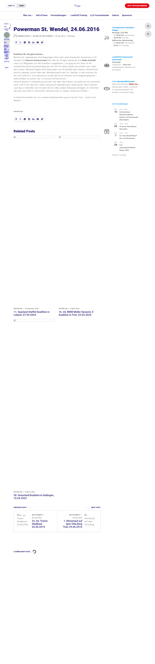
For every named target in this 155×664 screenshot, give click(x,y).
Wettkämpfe (47, 36)
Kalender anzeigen (119, 155)
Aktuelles (37, 36)
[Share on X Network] (20, 42)
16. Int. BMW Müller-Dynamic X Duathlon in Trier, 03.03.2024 (76, 313)
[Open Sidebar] (148, 26)
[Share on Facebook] (16, 42)
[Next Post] (91, 520)
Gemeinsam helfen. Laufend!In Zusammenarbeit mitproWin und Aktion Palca (124, 89)
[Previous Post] (23, 520)
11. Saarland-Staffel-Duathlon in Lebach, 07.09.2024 (31, 313)
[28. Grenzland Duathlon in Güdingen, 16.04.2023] (34, 404)
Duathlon (19, 111)
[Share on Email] (38, 42)
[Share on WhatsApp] (25, 42)
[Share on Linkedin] (33, 42)
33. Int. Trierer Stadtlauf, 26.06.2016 (40, 524)
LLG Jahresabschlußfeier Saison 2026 (127, 147)
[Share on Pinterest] (29, 42)
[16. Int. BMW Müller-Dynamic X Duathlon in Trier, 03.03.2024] (80, 220)
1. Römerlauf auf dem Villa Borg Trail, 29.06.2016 (72, 524)
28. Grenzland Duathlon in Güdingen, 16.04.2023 (34, 496)
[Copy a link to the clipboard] (42, 42)
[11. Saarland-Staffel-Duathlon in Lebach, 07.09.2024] (34, 220)
